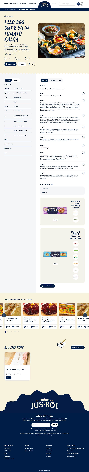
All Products (7, 451)
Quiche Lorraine (71, 456)
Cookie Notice (29, 451)
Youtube (48, 456)
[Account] (82, 4)
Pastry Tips (32, 4)
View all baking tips (77, 347)
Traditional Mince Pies (73, 453)
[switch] (42, 89)
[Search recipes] (78, 4)
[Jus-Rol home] (44, 4)
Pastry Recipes (12, 9)
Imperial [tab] (16, 80)
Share (22, 64)
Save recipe (11, 64)
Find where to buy (49, 286)
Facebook (48, 448)
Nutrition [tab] (52, 80)
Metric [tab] (8, 80)
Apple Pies (70, 451)
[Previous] (4, 315)
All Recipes (7, 448)
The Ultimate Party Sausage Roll (75, 448)
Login (5, 453)
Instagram (48, 451)
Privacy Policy (29, 448)
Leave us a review (9, 458)
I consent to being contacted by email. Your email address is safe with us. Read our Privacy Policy (45, 429)
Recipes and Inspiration (11, 4)
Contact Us (7, 456)
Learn (54, 4)
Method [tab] (44, 80)
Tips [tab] (60, 80)
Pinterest (48, 453)
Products (23, 4)
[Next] (85, 315)
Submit (55, 424)
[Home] (5, 9)
